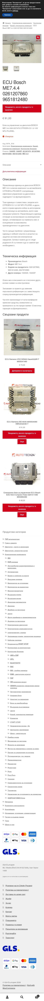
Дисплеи (11, 606)
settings (15, 11)
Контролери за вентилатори (19, 647)
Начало (8, 23)
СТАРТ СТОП (15, 722)
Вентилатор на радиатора (18, 587)
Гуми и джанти (11, 543)
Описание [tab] (7, 165)
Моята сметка (11, 916)
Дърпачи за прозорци (16, 621)
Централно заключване (19, 730)
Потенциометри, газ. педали (19, 756)
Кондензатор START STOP (18, 644)
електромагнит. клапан (17, 632)
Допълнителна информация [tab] (14, 171)
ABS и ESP (14, 655)
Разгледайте (11, 933)
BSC (12, 666)
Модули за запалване (16, 745)
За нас (8, 903)
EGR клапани (13, 562)
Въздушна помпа (14, 594)
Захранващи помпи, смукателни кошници (24, 636)
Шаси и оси (9, 824)
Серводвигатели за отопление (20, 783)
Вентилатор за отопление (18, 583)
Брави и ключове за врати (18, 575)
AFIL (12, 659)
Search (22, 997)
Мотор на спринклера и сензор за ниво (23, 748)
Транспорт (10, 937)
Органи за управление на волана (21, 752)
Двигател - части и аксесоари (17, 547)
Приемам (7, 15)
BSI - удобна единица (18, 670)
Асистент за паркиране (19, 699)
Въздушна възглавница (19, 707)
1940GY (19, 151)
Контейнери (10, 809)
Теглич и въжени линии (14, 817)
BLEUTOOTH (15, 663)
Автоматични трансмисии (20, 691)
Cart (33, 995)
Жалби (8, 898)
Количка (9, 907)
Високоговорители (15, 591)
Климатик (14, 718)
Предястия (12, 764)
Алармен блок (16, 695)
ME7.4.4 (25, 154)
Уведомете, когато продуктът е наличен (19, 108)
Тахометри (12, 790)
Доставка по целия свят (15, 894)
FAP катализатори (12, 539)
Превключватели (14, 760)
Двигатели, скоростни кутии (16, 550)
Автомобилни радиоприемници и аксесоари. (21, 567)
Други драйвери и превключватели (22, 617)
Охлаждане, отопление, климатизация (20, 813)
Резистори (12, 767)
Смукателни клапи (15, 786)
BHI (9, 558)
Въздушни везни (14, 598)
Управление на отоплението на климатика (24, 794)
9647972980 (7, 154)
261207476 (27, 151)
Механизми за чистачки (17, 741)
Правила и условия (14, 924)
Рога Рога (11, 775)
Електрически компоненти (22, 23)
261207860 (36, 151)
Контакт (9, 911)
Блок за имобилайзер (19, 703)
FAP (11, 678)
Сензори (11, 779)
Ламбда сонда (13, 737)
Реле (10, 771)
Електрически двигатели (18, 625)
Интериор (9, 802)
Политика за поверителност (17, 890)
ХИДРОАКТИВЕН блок (16, 798)
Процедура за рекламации (17, 929)
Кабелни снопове (15, 640)
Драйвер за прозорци (16, 610)
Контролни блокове (29, 148)
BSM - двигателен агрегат (20, 674)
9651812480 (17, 154)
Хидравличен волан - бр (20, 726)
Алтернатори (13, 572)
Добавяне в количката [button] (22, 370)
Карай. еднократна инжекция (21, 25)
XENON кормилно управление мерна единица (24, 687)
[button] (38, 37)
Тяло (7, 821)
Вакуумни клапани (15, 579)
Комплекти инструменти (14, 805)
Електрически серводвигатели (20, 629)
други (10, 613)
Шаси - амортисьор (18, 733)
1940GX (12, 151)
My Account (7, 997)
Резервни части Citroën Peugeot (19, 885)
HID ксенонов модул (18, 682)
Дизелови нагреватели (17, 602)
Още (22, 441)
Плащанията (11, 920)
